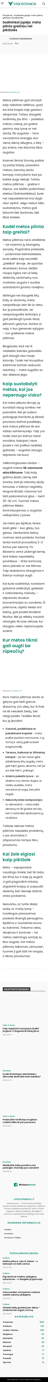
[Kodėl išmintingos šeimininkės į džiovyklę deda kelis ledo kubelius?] (24, 1054)
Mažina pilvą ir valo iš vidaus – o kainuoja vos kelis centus (20, 1262)
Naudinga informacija (24, 1222)
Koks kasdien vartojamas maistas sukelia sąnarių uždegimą (21, 1293)
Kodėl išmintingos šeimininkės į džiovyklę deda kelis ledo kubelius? (22, 1075)
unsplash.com (17, 691)
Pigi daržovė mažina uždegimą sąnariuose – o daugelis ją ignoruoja (22, 1278)
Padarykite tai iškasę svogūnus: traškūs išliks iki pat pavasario (20, 1121)
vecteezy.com (15, 92)
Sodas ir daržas (9, 1025)
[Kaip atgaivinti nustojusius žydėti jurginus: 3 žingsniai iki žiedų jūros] (24, 1009)
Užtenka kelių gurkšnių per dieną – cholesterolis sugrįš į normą (21, 1309)
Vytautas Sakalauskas (20, 38)
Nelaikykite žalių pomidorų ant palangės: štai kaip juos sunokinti (21, 1166)
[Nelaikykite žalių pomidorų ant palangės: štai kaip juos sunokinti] (24, 1145)
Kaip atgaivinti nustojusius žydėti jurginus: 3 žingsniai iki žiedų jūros (21, 1030)
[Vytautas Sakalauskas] (6, 38)
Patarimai (7, 15)
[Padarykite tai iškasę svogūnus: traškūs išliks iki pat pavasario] (24, 1100)
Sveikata (6, 1258)
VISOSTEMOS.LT (24, 1199)
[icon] (16, 1185)
